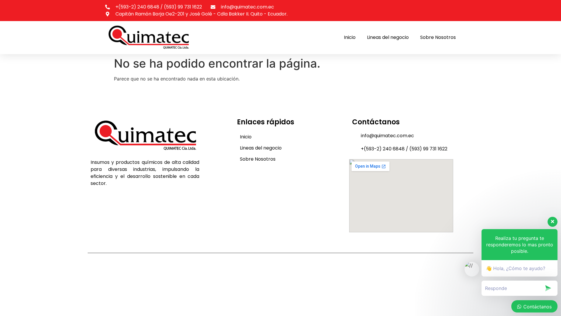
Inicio (350, 37)
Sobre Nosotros (438, 37)
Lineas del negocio (388, 37)
